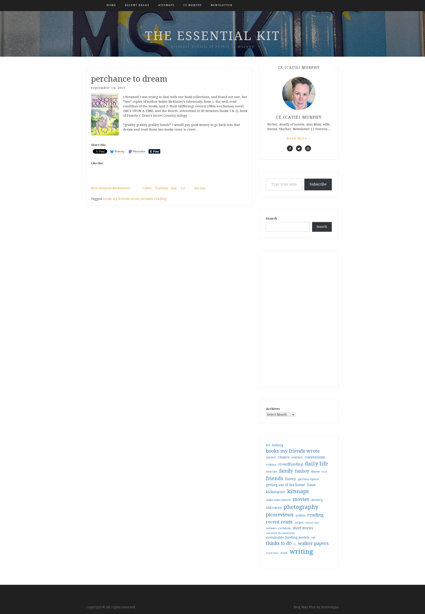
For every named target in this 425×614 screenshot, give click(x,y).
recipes (299, 522)
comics (297, 457)
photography (301, 507)
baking (277, 445)
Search (271, 218)
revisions (284, 528)
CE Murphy (192, 5)
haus (311, 485)
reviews (271, 528)
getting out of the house (285, 485)
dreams (147, 199)
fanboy (302, 471)
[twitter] (299, 148)
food (324, 471)
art (268, 445)
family (286, 471)
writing (301, 551)
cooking (271, 464)
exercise (271, 471)
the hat (199, 188)
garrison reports (308, 479)
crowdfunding (290, 464)
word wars (272, 553)
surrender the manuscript (280, 533)
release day (312, 522)
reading (160, 199)
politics (300, 515)
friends (274, 478)
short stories (303, 528)
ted (313, 537)
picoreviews (280, 514)
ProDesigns (330, 607)
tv (295, 544)
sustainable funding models (287, 537)
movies (301, 499)
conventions (315, 457)
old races (274, 508)
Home (111, 5)
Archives (273, 409)
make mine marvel (278, 500)
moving (317, 500)
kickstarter (275, 492)
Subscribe (318, 184)
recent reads (279, 522)
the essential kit (212, 36)
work (284, 552)
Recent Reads (137, 5)
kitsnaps (166, 5)
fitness (315, 471)
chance (284, 457)
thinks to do (279, 543)
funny (290, 479)
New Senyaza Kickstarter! (111, 188)
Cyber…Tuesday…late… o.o (164, 188)
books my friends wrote (121, 199)
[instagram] (308, 148)
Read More (299, 138)
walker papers (313, 543)
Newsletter (221, 5)
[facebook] (290, 148)
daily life (316, 464)
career (271, 457)
